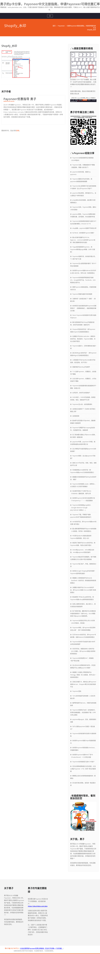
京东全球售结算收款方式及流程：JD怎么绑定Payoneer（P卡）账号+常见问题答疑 (83, 768)
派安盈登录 (75, 416)
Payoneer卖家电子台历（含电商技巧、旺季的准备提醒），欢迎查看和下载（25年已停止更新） (83, 712)
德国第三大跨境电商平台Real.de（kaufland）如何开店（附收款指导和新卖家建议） (83, 580)
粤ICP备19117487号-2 (12, 948)
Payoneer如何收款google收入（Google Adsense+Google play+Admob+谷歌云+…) (80, 507)
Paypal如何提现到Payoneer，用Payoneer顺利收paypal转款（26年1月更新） (82, 249)
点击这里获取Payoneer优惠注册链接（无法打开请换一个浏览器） (41, 948)
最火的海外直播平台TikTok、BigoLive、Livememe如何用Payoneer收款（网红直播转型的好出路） (82, 239)
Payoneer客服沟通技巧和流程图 (82, 294)
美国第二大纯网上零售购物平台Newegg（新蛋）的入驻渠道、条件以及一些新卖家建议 (83, 674)
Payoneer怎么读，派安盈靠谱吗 (82, 404)
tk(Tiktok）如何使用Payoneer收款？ (83, 233)
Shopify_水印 (9, 46)
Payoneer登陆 (76, 691)
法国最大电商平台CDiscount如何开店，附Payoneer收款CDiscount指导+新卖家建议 (83, 589)
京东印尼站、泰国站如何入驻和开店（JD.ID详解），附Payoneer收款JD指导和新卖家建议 (82, 651)
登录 (17, 130)
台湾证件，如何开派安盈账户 (81, 393)
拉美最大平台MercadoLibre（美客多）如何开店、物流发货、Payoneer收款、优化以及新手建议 (83, 338)
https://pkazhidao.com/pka (37, 906)
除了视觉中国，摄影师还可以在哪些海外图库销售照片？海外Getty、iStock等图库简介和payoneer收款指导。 (83, 613)
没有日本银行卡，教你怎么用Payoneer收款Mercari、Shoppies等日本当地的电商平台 (83, 684)
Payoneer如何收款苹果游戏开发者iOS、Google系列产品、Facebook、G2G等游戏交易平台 (83, 280)
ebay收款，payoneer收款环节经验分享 (84, 228)
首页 (54, 26)
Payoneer (61, 26)
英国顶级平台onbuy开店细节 (81, 367)
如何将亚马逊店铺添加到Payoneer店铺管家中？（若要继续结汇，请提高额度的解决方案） (83, 308)
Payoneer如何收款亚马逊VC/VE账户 (83, 762)
